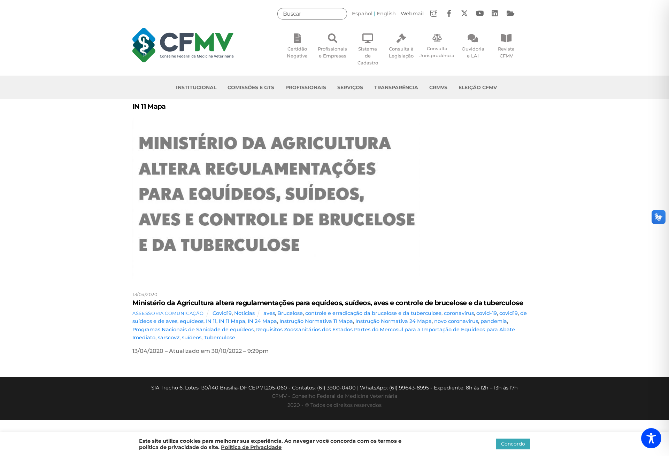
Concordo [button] (513, 444)
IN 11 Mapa (232, 321)
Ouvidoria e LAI (473, 52)
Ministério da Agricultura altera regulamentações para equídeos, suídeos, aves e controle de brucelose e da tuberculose (327, 303)
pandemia (493, 321)
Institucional (196, 87)
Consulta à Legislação (401, 52)
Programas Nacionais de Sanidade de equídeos (193, 329)
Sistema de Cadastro (367, 55)
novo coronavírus (456, 321)
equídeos (191, 321)
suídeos (191, 337)
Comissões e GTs (251, 87)
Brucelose (290, 313)
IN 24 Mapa (262, 321)
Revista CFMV (506, 52)
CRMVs (438, 87)
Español (362, 13)
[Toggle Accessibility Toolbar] (651, 438)
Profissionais (305, 87)
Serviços (350, 87)
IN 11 (211, 321)
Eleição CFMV (478, 87)
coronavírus (459, 313)
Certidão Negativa (297, 52)
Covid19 (222, 313)
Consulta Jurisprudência (437, 52)
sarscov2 (168, 337)
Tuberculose (219, 337)
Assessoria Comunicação (167, 313)
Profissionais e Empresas (332, 52)
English (386, 13)
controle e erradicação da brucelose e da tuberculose (373, 313)
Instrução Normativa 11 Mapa (316, 321)
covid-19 (486, 313)
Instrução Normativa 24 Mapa (393, 321)
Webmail (412, 13)
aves (269, 313)
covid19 (508, 313)
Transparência (396, 87)
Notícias (244, 313)
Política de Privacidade (251, 447)
